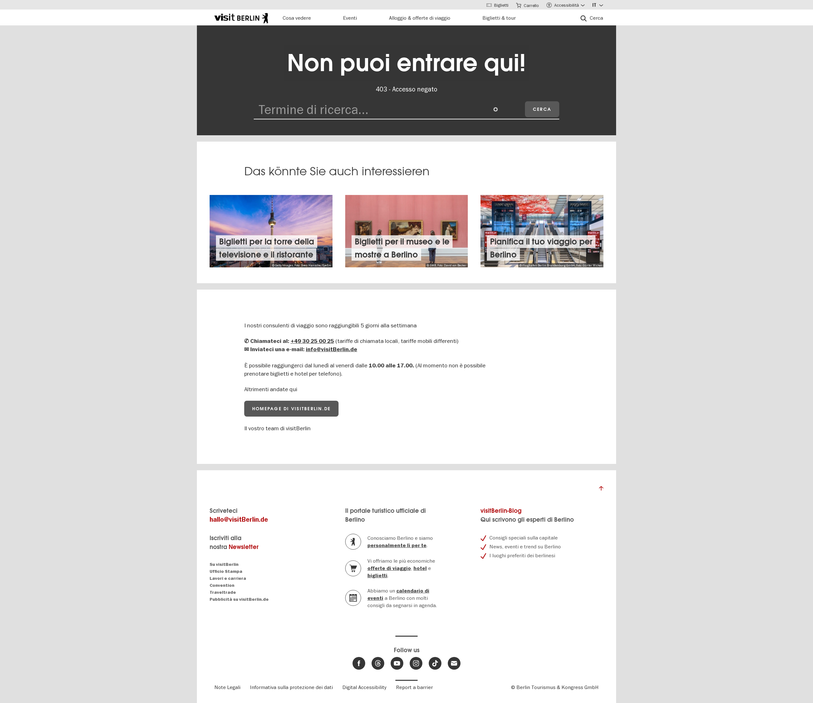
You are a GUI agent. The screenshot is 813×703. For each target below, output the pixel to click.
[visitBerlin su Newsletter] (454, 663)
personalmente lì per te (397, 545)
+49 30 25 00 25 (312, 341)
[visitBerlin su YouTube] (397, 663)
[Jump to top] (601, 490)
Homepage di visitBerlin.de (291, 409)
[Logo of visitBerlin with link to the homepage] (241, 17)
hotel (420, 568)
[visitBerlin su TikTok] (435, 663)
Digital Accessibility (364, 687)
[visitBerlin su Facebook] (359, 663)
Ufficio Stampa (226, 571)
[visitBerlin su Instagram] (416, 663)
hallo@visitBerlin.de (239, 520)
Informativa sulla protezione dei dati (291, 687)
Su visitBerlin (224, 564)
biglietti (377, 575)
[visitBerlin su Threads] (378, 663)
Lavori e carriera (228, 578)
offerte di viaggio (389, 568)
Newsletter (244, 547)
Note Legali (227, 687)
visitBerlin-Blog (500, 510)
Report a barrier (414, 687)
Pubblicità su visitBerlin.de (239, 599)
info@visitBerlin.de (331, 349)
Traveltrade (223, 592)
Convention (222, 585)
